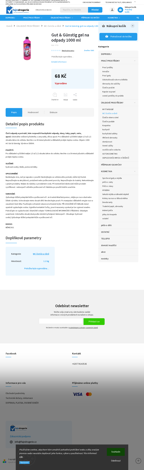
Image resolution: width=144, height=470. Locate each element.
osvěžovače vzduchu (111, 149)
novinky (104, 258)
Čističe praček (108, 87)
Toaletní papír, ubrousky (112, 206)
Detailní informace (59, 62)
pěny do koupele (109, 214)
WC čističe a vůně (109, 113)
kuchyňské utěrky (110, 133)
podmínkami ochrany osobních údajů (83, 327)
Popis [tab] (14, 112)
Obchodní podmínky (92, 2)
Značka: (89, 50)
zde (21, 456)
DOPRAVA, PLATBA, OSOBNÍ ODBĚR (22, 402)
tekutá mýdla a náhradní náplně (115, 194)
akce (103, 251)
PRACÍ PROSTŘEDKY (110, 60)
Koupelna (106, 125)
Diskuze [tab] (53, 112)
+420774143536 (79, 363)
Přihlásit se (94, 321)
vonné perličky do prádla (112, 95)
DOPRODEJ (106, 54)
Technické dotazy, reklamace (118, 2)
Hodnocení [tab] (33, 112)
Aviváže (105, 71)
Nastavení (24, 463)
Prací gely (106, 75)
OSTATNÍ (105, 232)
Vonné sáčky (107, 145)
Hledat (95, 10)
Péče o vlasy (107, 186)
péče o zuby (107, 182)
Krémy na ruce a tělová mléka (115, 198)
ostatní (105, 218)
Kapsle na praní (108, 91)
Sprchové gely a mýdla (112, 178)
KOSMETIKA (106, 171)
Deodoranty (107, 202)
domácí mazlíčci (109, 245)
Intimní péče (107, 210)
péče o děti (106, 225)
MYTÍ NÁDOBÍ (107, 109)
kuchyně (106, 129)
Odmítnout (116, 460)
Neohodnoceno (68, 51)
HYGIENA (106, 190)
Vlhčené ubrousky (110, 137)
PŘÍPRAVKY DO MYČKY (111, 164)
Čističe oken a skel (110, 117)
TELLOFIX (105, 238)
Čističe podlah (108, 121)
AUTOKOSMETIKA (109, 153)
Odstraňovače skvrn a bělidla (114, 79)
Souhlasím (115, 451)
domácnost (107, 141)
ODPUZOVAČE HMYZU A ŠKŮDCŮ (115, 158)
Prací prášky (107, 67)
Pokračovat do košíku (121, 36)
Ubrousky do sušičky (111, 83)
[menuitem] (12, 18)
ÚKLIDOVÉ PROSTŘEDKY (112, 102)
